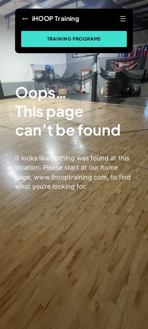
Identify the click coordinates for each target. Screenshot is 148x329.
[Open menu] (123, 18)
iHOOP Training (55, 18)
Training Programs (74, 39)
